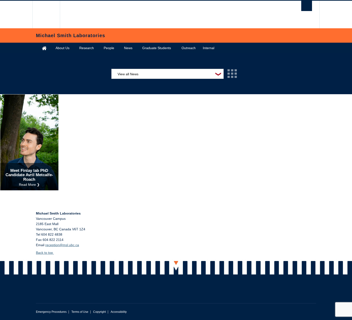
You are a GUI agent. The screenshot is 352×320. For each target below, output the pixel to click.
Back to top (45, 253)
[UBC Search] (306, 6)
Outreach (189, 48)
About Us (62, 48)
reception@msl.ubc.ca (62, 245)
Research (86, 48)
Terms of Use (79, 312)
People (109, 48)
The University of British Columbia (46, 14)
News (128, 48)
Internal (208, 48)
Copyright (99, 312)
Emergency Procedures (51, 312)
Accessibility (119, 312)
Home (44, 48)
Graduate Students (156, 48)
